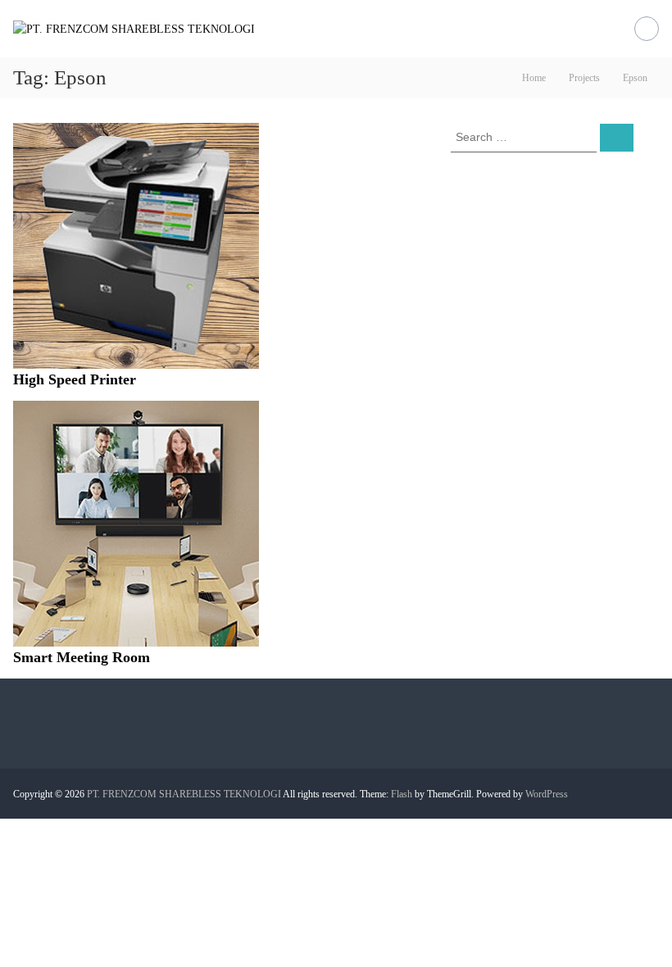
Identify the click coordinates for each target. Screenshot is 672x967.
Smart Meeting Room (81, 657)
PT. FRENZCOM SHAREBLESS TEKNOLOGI (184, 794)
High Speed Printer (74, 379)
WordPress (546, 794)
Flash (401, 794)
